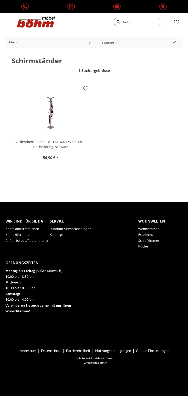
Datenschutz (51, 350)
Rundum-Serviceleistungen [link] (70, 229)
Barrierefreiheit (78, 350)
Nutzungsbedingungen (113, 350)
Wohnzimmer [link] (148, 229)
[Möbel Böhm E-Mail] (71, 6)
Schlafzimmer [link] (148, 240)
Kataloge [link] (56, 234)
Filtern (13, 42)
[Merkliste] (176, 22)
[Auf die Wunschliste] (85, 88)
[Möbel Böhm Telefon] (25, 6)
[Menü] (6, 22)
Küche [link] (143, 246)
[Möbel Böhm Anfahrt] (163, 6)
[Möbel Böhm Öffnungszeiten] (117, 6)
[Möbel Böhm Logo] (36, 22)
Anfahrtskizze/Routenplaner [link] (27, 240)
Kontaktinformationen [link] (22, 229)
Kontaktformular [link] (18, 234)
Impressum (27, 350)
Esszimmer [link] (146, 234)
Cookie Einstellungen (152, 350)
